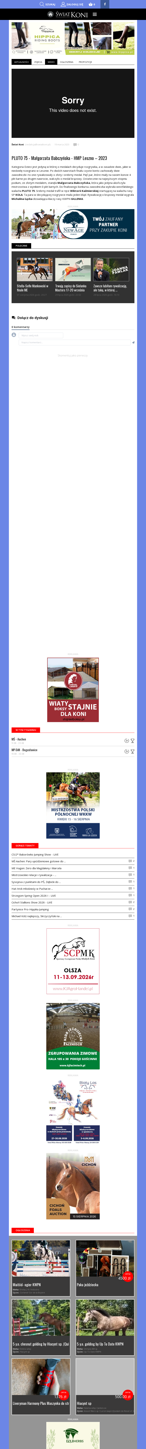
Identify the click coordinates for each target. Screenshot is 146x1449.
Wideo (51, 62)
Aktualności (21, 62)
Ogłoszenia (66, 62)
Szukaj (50, 4)
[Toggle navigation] (95, 14)
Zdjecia (38, 62)
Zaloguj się (74, 4)
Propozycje (85, 62)
